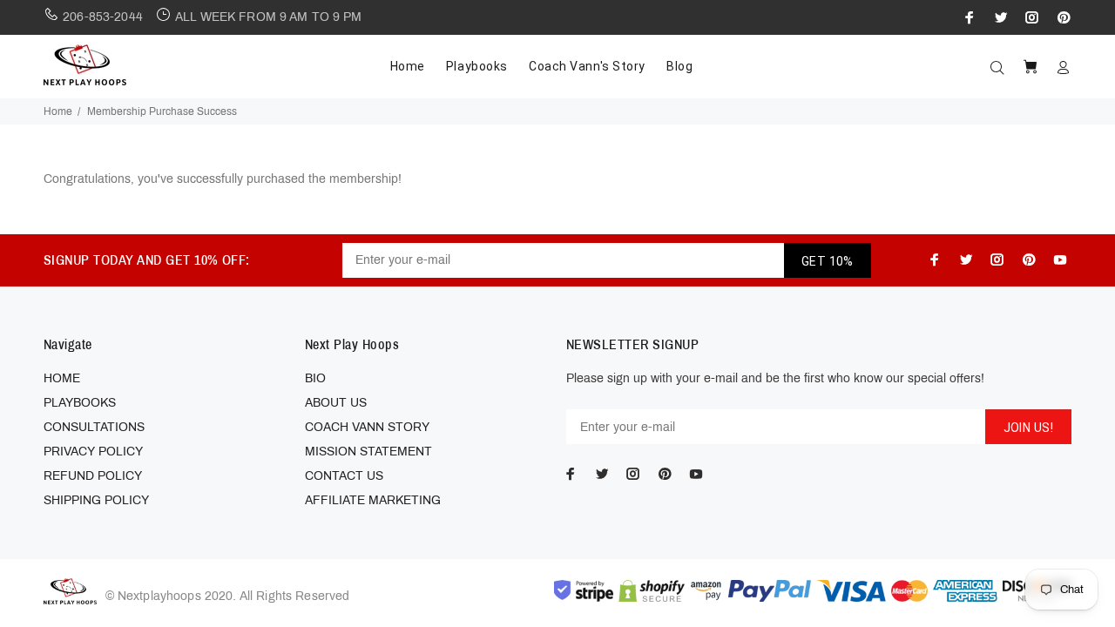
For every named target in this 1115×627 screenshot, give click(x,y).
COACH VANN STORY (367, 427)
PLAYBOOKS (80, 402)
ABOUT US (336, 402)
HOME (62, 378)
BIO (315, 378)
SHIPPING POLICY (96, 500)
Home (58, 111)
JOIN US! (1028, 428)
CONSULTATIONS (94, 427)
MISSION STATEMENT (368, 451)
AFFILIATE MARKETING (373, 500)
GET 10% (827, 261)
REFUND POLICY (93, 475)
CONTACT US (344, 475)
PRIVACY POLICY (93, 451)
